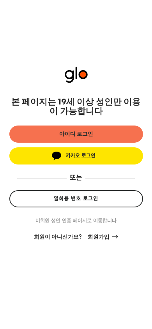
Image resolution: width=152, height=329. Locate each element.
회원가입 (99, 237)
